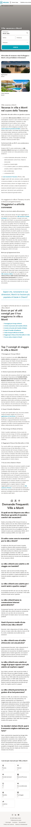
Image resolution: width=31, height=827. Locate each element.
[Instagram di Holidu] (12, 814)
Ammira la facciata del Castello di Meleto (15, 328)
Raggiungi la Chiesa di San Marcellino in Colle (17, 335)
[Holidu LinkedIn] (15, 814)
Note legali (8, 822)
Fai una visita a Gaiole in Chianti (13, 337)
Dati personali (22, 822)
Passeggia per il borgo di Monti (13, 323)
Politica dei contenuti (9, 824)
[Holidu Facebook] (18, 814)
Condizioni (14, 822)
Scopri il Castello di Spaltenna (12, 330)
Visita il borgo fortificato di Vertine (13, 332)
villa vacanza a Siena (7, 274)
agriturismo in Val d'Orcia (8, 416)
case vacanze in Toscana (10, 176)
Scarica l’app (15, 2)
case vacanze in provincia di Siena (10, 128)
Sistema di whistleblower (21, 824)
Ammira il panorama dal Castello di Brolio (15, 326)
